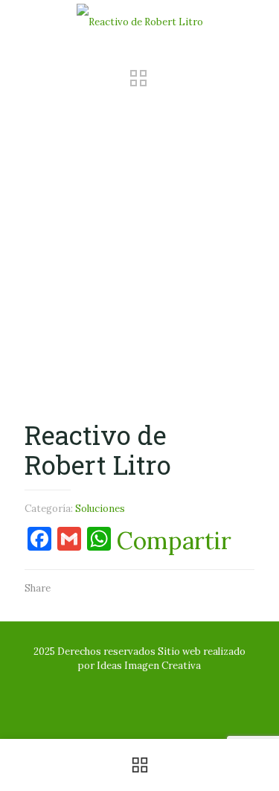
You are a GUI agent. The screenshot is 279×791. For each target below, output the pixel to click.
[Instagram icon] (155, 686)
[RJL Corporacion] (139, 22)
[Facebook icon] (123, 686)
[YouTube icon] (139, 686)
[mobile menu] (259, 22)
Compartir (174, 541)
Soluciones (100, 508)
